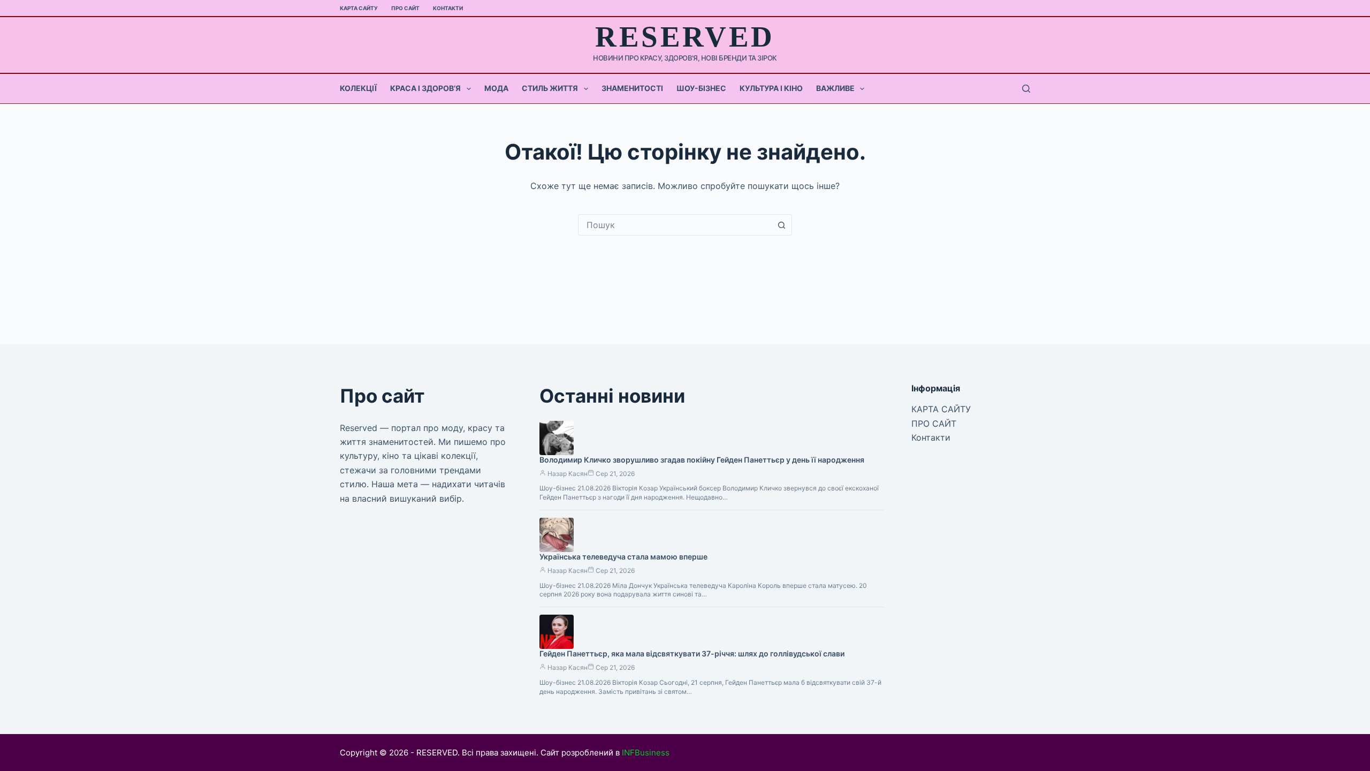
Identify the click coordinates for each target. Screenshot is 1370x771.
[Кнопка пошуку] (781, 225)
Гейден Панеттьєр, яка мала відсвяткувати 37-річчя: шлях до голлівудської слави (691, 653)
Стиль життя (550, 88)
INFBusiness (645, 752)
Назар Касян (567, 474)
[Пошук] (1026, 89)
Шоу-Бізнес (701, 88)
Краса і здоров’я (425, 88)
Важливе (835, 88)
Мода (496, 88)
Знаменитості (632, 88)
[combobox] (675, 225)
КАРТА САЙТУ (359, 8)
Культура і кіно (771, 88)
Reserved (684, 36)
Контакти (448, 8)
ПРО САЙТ (405, 8)
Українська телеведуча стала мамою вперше (623, 556)
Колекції (358, 88)
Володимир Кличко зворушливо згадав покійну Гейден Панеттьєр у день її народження (701, 459)
